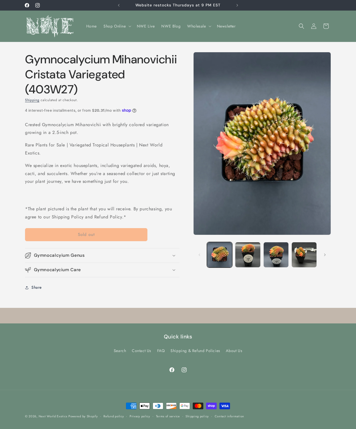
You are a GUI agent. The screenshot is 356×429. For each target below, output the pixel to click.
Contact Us (141, 350)
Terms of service (168, 416)
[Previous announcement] (119, 5)
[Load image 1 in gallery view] (219, 254)
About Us (234, 350)
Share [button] (36, 287)
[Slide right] (325, 255)
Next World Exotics (53, 416)
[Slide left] (199, 255)
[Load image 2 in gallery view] (247, 254)
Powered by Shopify (83, 416)
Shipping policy (197, 416)
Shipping (32, 100)
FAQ (161, 350)
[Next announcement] (237, 5)
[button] (117, 26)
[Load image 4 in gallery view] (304, 254)
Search (120, 350)
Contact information (229, 416)
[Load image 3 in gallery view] (276, 254)
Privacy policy (140, 416)
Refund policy (113, 416)
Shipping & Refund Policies (195, 350)
